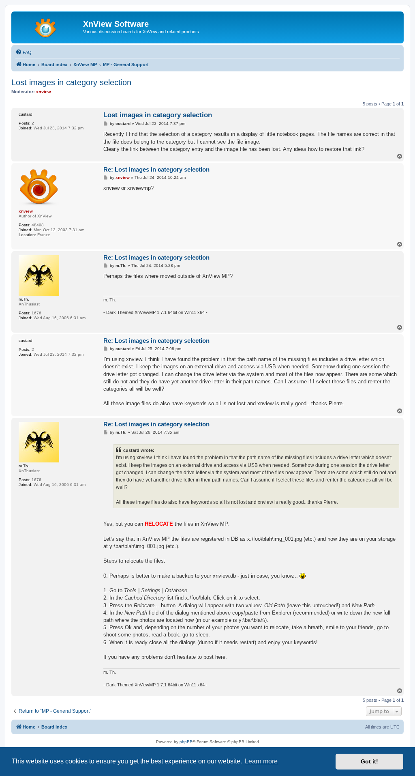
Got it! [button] (369, 761)
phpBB (186, 741)
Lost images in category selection (71, 82)
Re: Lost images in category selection (156, 169)
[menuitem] (23, 52)
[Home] (48, 26)
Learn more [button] (261, 761)
